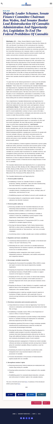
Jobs (14, 413)
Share (32, 394)
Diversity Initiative (24, 413)
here (26, 381)
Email (21, 394)
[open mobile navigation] (51, 4)
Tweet (42, 394)
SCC (39, 413)
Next (45, 402)
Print (11, 394)
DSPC (34, 413)
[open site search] (2, 3)
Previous (37, 402)
